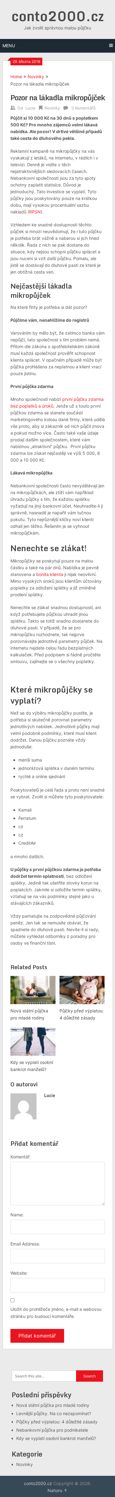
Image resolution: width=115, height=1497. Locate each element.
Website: (19, 1273)
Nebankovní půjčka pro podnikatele (52, 1430)
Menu (8, 45)
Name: (17, 1214)
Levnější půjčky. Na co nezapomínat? (53, 1413)
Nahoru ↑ (57, 1490)
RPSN (35, 211)
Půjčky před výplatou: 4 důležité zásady (57, 1421)
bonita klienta (49, 574)
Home (16, 76)
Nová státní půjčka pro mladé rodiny (52, 1405)
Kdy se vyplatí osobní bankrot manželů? (56, 1438)
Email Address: (25, 1243)
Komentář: (20, 1156)
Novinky (36, 76)
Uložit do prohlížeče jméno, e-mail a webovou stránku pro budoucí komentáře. (56, 1313)
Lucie (30, 108)
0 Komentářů (83, 108)
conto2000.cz (57, 16)
